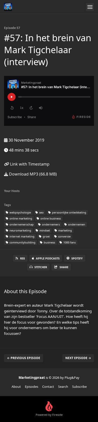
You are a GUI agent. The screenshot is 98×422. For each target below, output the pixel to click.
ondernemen (76, 224)
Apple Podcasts (48, 258)
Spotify (77, 258)
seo (41, 212)
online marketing (20, 218)
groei (46, 236)
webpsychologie (20, 212)
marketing (65, 230)
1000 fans (69, 242)
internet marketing (21, 236)
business (49, 242)
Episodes (31, 386)
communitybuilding (22, 242)
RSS (22, 258)
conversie (64, 236)
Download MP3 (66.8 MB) (32, 174)
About (16, 386)
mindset (44, 230)
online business (50, 218)
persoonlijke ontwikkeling (68, 212)
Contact (48, 386)
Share (64, 267)
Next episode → (78, 358)
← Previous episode (23, 358)
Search (63, 386)
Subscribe (79, 386)
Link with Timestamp (29, 164)
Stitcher (40, 267)
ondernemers (50, 224)
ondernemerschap (21, 224)
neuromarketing (20, 230)
